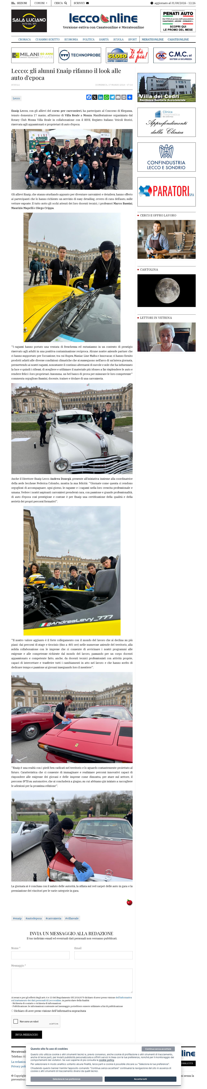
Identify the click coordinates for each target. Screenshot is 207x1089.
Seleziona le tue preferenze (66, 1079)
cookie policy (106, 1060)
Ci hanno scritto (48, 39)
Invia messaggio (26, 1034)
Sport (132, 39)
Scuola (119, 39)
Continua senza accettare (158, 1049)
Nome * (15, 948)
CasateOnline (178, 39)
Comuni (39, 3)
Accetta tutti (140, 1079)
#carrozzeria (53, 918)
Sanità (104, 39)
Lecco (16, 98)
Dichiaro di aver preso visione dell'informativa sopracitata (50, 1010)
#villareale (72, 918)
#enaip (17, 918)
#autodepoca (34, 918)
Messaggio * (18, 965)
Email (78, 948)
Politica (88, 39)
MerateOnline (152, 39)
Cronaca (24, 39)
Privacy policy (20, 1066)
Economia (71, 39)
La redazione (19, 1061)
